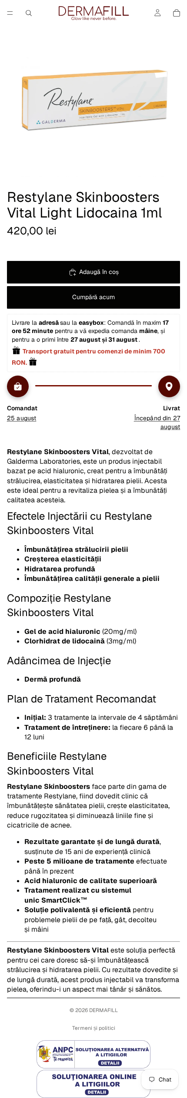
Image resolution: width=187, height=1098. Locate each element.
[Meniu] (10, 13)
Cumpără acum (93, 297)
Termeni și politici (93, 1028)
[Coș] (176, 13)
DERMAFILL (103, 1010)
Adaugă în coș (99, 272)
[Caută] (28, 13)
